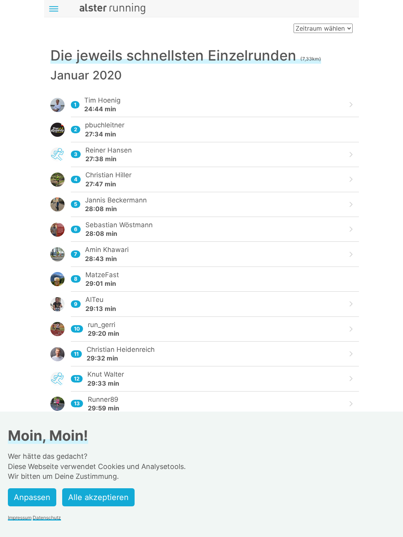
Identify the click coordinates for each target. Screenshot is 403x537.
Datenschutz (47, 517)
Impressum (19, 517)
